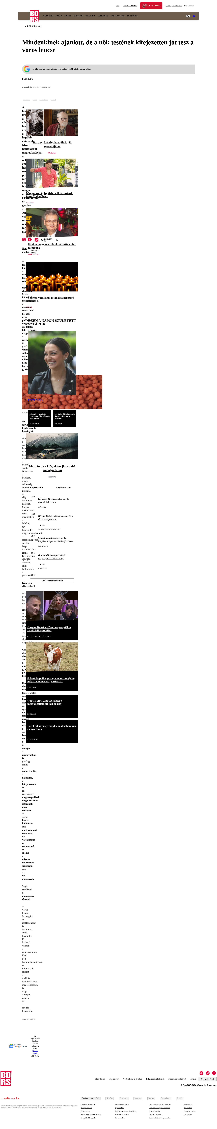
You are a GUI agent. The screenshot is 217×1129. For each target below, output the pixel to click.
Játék (117, 6)
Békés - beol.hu (85, 1111)
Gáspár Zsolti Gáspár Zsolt (49, 529)
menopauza (26, 100)
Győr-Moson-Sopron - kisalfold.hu (125, 1111)
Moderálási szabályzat (177, 1079)
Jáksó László (33, 254)
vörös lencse (44, 100)
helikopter (34, 424)
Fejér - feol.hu (119, 1108)
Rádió (179, 1098)
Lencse (35, 100)
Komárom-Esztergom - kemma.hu (159, 1108)
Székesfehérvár (174, 6)
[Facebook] (214, 1073)
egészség (27, 79)
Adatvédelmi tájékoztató (132, 1079)
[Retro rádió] (145, 6)
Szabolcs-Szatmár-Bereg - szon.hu (159, 1118)
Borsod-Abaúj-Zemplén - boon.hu (91, 1114)
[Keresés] (188, 16)
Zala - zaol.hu (188, 1114)
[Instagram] (208, 1073)
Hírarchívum (100, 1079)
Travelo (90, 16)
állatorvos (43, 546)
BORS (30, 26)
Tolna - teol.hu (188, 1104)
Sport (68, 16)
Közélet (109, 1098)
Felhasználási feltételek (155, 1079)
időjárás (58, 424)
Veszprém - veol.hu (189, 1111)
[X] (24, 240)
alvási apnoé (32, 739)
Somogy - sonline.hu (155, 1114)
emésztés (53, 100)
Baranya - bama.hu (86, 1108)
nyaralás (52, 153)
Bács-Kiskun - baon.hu (88, 1104)
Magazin (137, 1098)
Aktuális (48, 16)
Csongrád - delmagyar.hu (88, 1118)
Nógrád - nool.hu (154, 1111)
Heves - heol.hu (120, 1118)
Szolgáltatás (165, 1098)
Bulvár (151, 1098)
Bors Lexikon (130, 6)
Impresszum (114, 1079)
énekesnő (32, 405)
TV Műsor (132, 16)
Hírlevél (193, 1079)
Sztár (59, 16)
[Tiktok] (201, 1073)
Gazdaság (123, 1098)
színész (29, 307)
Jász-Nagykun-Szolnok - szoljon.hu (160, 1104)
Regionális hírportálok (90, 1098)
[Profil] (194, 16)
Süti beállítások (207, 1079)
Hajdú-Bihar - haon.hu (122, 1114)
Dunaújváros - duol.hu (122, 1104)
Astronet (102, 16)
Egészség (38, 26)
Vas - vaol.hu (188, 1108)
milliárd (30, 202)
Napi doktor (117, 16)
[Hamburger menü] (24, 16)
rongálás (42, 568)
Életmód (78, 16)
